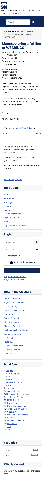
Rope (8, 385)
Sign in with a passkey (24, 262)
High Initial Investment (17, 415)
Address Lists (10, 198)
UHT (10, 429)
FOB (8, 376)
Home (7, 194)
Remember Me (13, 255)
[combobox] (18, 22)
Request (9, 370)
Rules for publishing (13, 214)
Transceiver (12, 403)
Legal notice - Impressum (16, 225)
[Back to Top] (39, 488)
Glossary (8, 206)
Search (38, 22)
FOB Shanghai (12, 373)
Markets (7, 210)
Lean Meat (12, 423)
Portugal (11, 417)
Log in (22, 270)
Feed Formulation (14, 382)
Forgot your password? (15, 276)
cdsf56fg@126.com (25, 128)
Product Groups (11, 217)
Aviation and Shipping (17, 409)
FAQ (6, 221)
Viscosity (11, 412)
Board (9, 379)
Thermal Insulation (15, 420)
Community (11, 388)
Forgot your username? (14, 279)
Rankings (8, 202)
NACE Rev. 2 (13, 400)
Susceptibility (12, 391)
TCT (9, 426)
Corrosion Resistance (17, 406)
